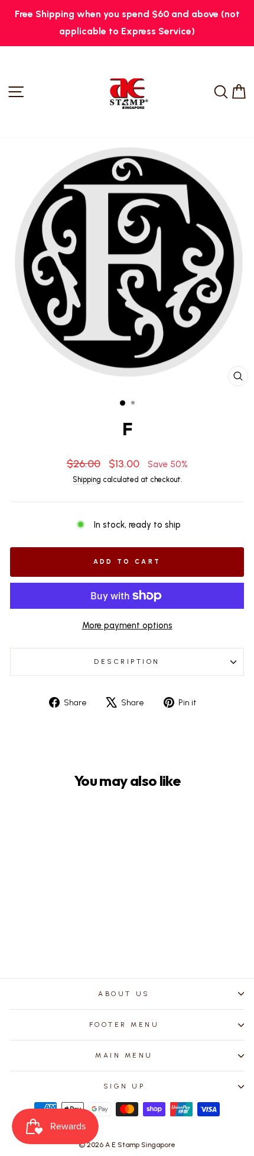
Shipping (87, 479)
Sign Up (124, 1086)
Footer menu (124, 1024)
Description (127, 661)
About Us (123, 994)
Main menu (124, 1055)
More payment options (127, 625)
